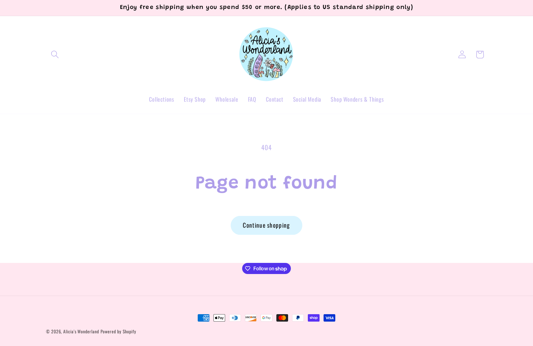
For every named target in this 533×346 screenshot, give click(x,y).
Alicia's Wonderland (81, 331)
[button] (55, 54)
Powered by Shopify (118, 331)
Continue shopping (266, 225)
